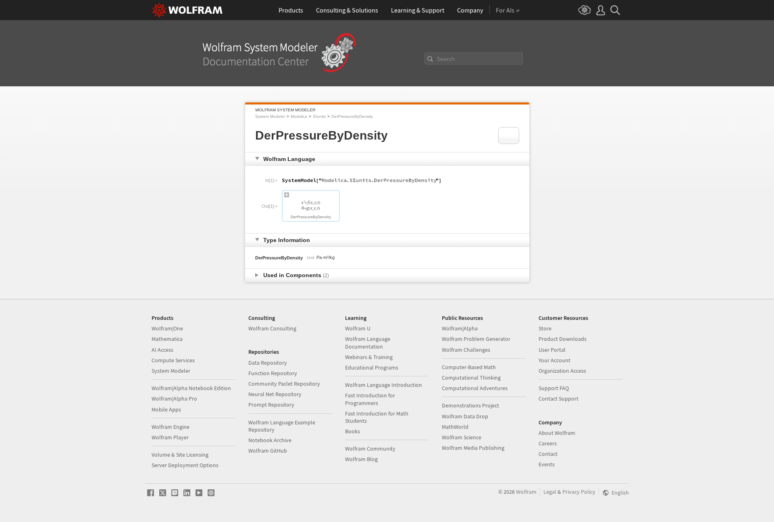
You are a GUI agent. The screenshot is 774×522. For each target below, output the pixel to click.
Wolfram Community (370, 448)
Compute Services (173, 360)
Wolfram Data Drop (465, 416)
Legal (549, 491)
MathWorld (455, 426)
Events (547, 464)
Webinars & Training (369, 357)
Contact (548, 453)
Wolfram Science (461, 437)
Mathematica (167, 338)
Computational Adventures (475, 388)
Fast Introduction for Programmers (370, 399)
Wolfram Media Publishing (473, 447)
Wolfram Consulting (272, 328)
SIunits (319, 116)
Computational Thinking (471, 377)
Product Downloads (563, 338)
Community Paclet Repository (284, 383)
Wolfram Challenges (466, 349)
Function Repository (272, 373)
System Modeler (270, 116)
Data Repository (267, 362)
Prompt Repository (271, 404)
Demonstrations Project (470, 405)
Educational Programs (371, 367)
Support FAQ (554, 388)
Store (545, 328)
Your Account (554, 360)
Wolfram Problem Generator (476, 338)
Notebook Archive (269, 440)
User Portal (552, 349)
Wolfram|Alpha (460, 328)
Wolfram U (357, 328)
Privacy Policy (578, 491)
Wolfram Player (170, 437)
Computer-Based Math (469, 367)
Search (446, 59)
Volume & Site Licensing (180, 454)
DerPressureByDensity (352, 116)
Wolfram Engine (170, 426)
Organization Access (562, 370)
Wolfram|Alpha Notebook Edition (191, 388)
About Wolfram (557, 432)
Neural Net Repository (275, 394)
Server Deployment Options (185, 465)
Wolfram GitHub (267, 450)
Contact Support (558, 398)
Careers (548, 443)
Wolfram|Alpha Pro (174, 398)
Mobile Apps (166, 409)
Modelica (299, 116)
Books (352, 431)
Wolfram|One (167, 328)
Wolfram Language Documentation (367, 342)
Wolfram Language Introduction (383, 384)
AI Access (162, 349)
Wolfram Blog (361, 459)
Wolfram (526, 491)
